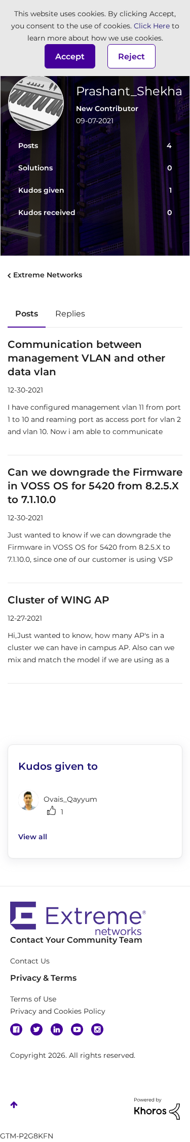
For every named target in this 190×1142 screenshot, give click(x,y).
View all (32, 836)
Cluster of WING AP (58, 600)
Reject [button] (131, 56)
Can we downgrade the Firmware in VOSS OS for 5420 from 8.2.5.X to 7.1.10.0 (95, 486)
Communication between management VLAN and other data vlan (86, 358)
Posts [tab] (26, 313)
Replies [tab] (70, 313)
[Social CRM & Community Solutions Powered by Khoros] (157, 1108)
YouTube (77, 1029)
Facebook (16, 1029)
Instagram (97, 1029)
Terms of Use (33, 999)
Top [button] (14, 1105)
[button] (70, 56)
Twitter (36, 1029)
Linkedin (57, 1029)
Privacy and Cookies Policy (57, 1011)
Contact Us (30, 961)
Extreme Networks (47, 274)
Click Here (152, 25)
